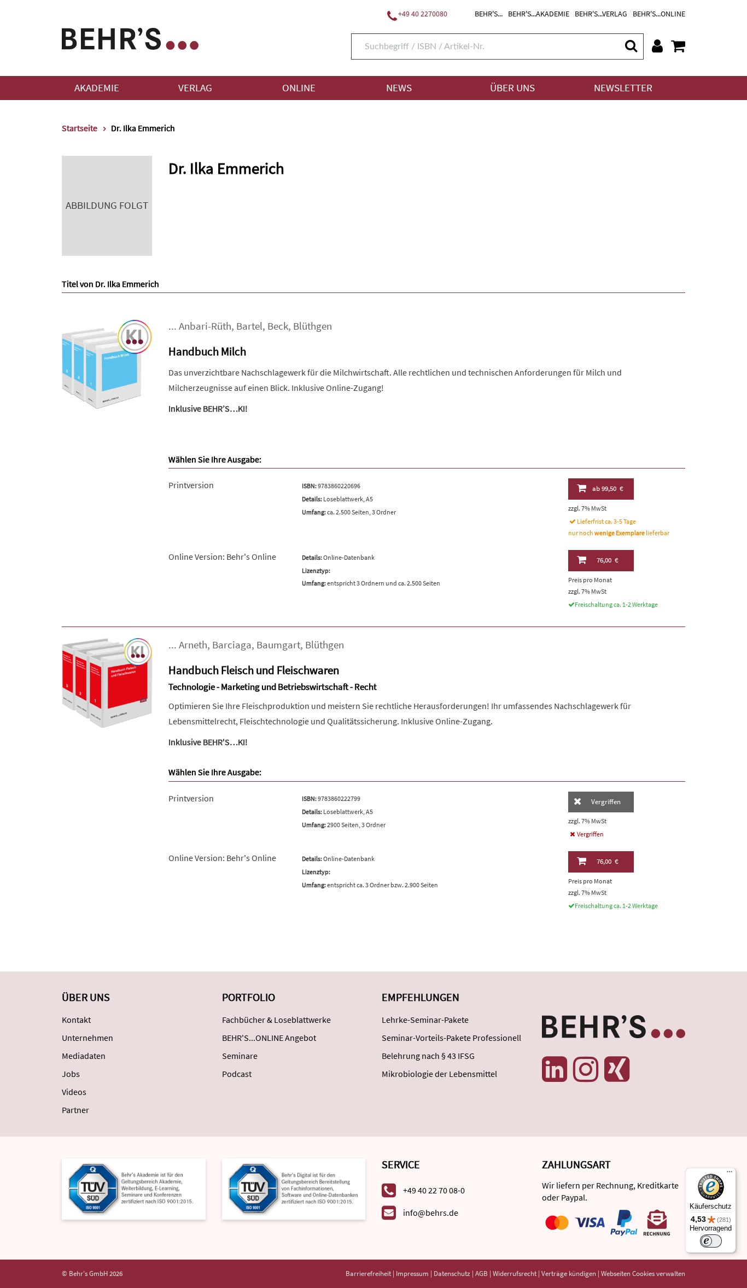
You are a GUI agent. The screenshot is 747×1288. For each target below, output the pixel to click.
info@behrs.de (430, 1212)
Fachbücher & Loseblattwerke (276, 1019)
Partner (75, 1109)
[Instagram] (585, 1069)
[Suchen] (630, 46)
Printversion (191, 484)
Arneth (193, 645)
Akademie (96, 87)
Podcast (237, 1073)
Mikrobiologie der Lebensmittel (439, 1073)
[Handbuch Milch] (107, 363)
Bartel (249, 326)
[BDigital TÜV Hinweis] (134, 1188)
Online (299, 87)
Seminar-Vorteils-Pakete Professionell (451, 1037)
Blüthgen (312, 326)
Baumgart (278, 645)
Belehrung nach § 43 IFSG (428, 1055)
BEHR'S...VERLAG (601, 14)
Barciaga (232, 645)
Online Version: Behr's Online (222, 556)
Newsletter (623, 87)
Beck (277, 326)
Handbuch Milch (207, 351)
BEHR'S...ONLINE (659, 14)
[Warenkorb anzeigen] (678, 46)
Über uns (512, 87)
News (399, 87)
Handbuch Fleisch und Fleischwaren (253, 670)
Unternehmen (87, 1037)
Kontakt (76, 1019)
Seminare (240, 1055)
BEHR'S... (489, 14)
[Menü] (729, 1174)
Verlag (195, 87)
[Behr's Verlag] (130, 37)
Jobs (71, 1073)
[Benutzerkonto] (657, 46)
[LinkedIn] (554, 1069)
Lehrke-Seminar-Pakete (425, 1019)
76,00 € (607, 560)
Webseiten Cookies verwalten (643, 1273)
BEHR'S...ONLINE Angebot (269, 1037)
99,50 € (607, 488)
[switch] (711, 1241)
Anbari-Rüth (205, 326)
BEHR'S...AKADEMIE (538, 14)
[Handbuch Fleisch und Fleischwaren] (107, 682)
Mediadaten (84, 1055)
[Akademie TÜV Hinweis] (294, 1188)
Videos (74, 1091)
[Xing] (616, 1069)
